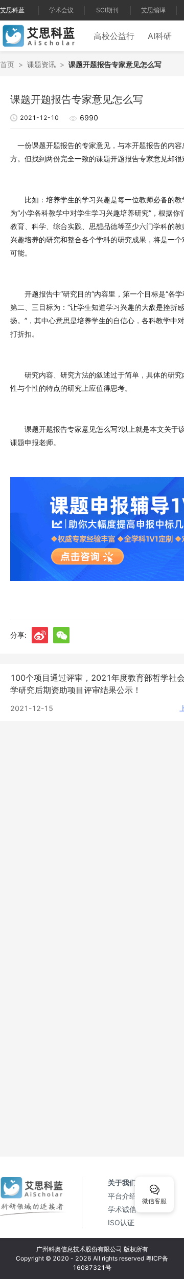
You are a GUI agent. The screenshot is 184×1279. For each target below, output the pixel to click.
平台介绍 (122, 1195)
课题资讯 (41, 64)
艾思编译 (153, 10)
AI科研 (160, 36)
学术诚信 (122, 1209)
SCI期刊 (107, 10)
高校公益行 (114, 36)
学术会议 (61, 10)
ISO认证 (121, 1222)
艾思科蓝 (12, 10)
